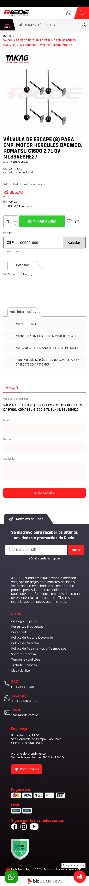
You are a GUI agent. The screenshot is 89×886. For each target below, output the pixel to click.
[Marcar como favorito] (69, 221)
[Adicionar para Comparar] (77, 221)
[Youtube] (34, 827)
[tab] (25, 265)
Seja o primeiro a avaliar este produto (24, 184)
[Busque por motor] (79, 876)
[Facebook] (14, 827)
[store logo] (16, 13)
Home (7, 36)
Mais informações (23, 311)
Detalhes (23, 265)
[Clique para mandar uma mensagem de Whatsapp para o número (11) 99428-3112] (68, 13)
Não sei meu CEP (11, 251)
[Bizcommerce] (44, 881)
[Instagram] (23, 827)
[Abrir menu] (6, 24)
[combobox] (52, 24)
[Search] (84, 24)
